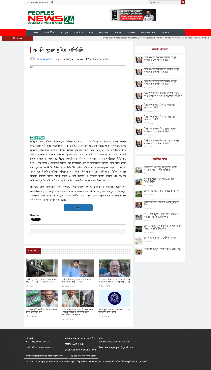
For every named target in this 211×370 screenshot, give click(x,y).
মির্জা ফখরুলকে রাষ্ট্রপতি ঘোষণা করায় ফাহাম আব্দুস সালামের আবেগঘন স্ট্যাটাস (163, 94)
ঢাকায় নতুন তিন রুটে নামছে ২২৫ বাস (162, 191)
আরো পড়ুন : (33, 250)
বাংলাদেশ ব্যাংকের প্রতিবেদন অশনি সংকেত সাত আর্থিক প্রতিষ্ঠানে (160, 168)
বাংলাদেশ (33, 32)
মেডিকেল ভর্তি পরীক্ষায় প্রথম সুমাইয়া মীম (161, 204)
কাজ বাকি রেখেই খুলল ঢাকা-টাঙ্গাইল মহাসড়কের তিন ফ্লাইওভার (161, 215)
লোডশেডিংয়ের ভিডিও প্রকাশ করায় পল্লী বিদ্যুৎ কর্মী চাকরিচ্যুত (76, 280)
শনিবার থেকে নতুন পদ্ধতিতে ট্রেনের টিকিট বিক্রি (160, 180)
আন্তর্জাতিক (49, 32)
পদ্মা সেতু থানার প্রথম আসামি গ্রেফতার (83, 356)
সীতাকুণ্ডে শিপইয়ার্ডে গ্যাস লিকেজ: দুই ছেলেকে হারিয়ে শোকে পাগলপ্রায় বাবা (114, 280)
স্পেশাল (165, 32)
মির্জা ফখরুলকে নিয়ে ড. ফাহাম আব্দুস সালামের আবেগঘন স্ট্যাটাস (161, 71)
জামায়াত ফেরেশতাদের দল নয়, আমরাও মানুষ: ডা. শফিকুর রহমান (180, 38)
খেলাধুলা (64, 32)
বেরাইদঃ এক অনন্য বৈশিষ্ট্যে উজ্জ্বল (160, 238)
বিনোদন (117, 32)
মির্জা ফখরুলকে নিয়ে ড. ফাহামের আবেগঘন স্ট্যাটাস (159, 106)
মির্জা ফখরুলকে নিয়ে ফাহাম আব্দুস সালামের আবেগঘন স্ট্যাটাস (160, 59)
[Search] (183, 2)
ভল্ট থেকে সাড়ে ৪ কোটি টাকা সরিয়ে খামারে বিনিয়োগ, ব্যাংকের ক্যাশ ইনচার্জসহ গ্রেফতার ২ (77, 312)
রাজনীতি (78, 32)
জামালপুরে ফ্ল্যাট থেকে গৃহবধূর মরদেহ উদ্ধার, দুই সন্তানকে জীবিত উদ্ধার (42, 280)
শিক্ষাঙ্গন (103, 32)
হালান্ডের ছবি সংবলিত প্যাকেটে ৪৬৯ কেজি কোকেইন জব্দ (41, 310)
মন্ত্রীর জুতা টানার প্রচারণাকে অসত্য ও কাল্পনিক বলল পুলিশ (114, 310)
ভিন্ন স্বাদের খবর (148, 32)
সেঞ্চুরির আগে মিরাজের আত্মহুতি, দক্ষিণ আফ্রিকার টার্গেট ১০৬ (46, 356)
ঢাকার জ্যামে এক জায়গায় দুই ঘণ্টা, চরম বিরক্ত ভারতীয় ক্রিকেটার (162, 227)
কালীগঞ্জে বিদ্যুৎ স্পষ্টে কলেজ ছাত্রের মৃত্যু (163, 249)
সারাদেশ (131, 32)
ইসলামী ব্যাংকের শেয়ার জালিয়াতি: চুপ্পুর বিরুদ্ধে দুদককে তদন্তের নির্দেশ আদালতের (124, 38)
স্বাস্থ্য (91, 32)
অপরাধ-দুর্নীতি (95, 59)
